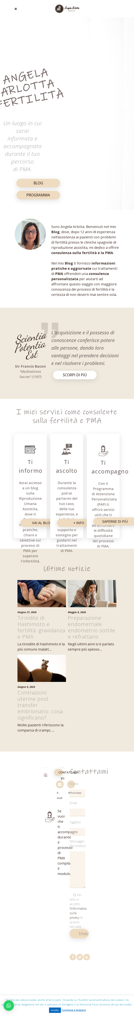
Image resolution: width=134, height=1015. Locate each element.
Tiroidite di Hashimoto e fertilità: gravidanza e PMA (41, 627)
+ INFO (78, 522)
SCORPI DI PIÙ (75, 374)
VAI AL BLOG (42, 522)
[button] (8, 1005)
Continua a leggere (74, 1010)
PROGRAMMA (38, 195)
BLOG (38, 183)
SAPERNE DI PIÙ (115, 521)
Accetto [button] (55, 1010)
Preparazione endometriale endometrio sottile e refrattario (91, 627)
